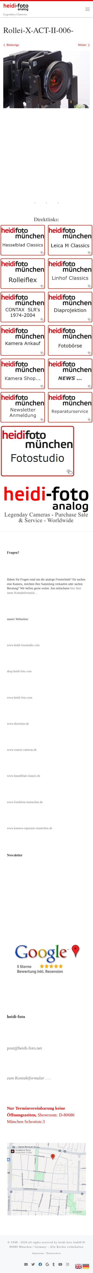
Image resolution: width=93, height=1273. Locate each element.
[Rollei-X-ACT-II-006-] (46, 79)
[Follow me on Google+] (47, 1264)
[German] (86, 1266)
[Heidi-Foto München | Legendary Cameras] (16, 6)
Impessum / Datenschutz (46, 1253)
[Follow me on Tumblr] (54, 1264)
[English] (78, 1266)
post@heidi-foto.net (24, 1048)
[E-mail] (26, 1264)
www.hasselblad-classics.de (23, 775)
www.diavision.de (18, 723)
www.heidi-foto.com (19, 697)
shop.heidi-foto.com (19, 671)
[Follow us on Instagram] (67, 1264)
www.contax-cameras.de (22, 749)
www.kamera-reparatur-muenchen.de (29, 828)
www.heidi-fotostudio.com (23, 645)
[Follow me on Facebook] (40, 1264)
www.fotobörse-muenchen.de (25, 802)
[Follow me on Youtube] (60, 1264)
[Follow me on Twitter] (33, 1264)
